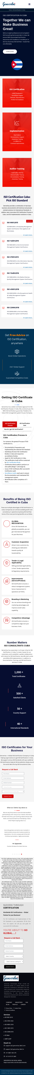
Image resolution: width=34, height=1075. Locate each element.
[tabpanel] (17, 458)
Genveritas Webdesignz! (27, 1073)
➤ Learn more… (28, 235)
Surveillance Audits (11, 473)
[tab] (9, 424)
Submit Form (8, 796)
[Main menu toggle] (29, 4)
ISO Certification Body (13, 462)
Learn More (10, 51)
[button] (12, 854)
